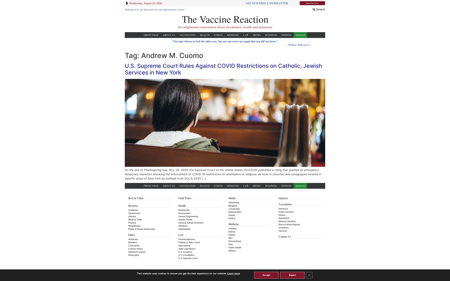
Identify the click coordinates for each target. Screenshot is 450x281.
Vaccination (187, 35)
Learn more (233, 273)
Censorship (234, 209)
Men (231, 238)
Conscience (134, 245)
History (232, 215)
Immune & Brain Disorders (191, 223)
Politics (232, 218)
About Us (169, 35)
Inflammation (184, 229)
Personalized (235, 241)
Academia (133, 210)
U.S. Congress (185, 252)
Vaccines (283, 231)
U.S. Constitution (186, 255)
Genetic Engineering (188, 216)
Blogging (233, 206)
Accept (266, 275)
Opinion (286, 35)
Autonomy (133, 239)
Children (233, 228)
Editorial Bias (235, 212)
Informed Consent (136, 252)
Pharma (132, 223)
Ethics (218, 35)
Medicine (233, 35)
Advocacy (283, 209)
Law (246, 35)
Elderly (232, 232)
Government (134, 213)
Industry (132, 216)
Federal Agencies (186, 239)
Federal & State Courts (189, 242)
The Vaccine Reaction (225, 18)
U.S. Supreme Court (188, 258)
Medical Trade (135, 219)
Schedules (284, 228)
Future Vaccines (286, 212)
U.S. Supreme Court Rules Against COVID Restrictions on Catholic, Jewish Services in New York (223, 69)
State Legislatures (187, 249)
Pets (231, 244)
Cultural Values (135, 249)
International (184, 245)
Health (205, 35)
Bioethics (132, 242)
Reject (292, 275)
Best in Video (136, 198)
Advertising (234, 202)
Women (232, 251)
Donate (301, 35)
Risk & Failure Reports (289, 224)
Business (271, 35)
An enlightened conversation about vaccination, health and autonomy (225, 27)
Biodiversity (183, 210)
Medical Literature (287, 221)
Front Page (151, 35)
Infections (183, 226)
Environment (184, 213)
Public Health (235, 247)
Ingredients (284, 218)
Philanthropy (134, 226)
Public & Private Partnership (141, 229)
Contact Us (285, 236)
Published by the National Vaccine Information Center (155, 9)
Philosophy (133, 255)
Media (257, 35)
